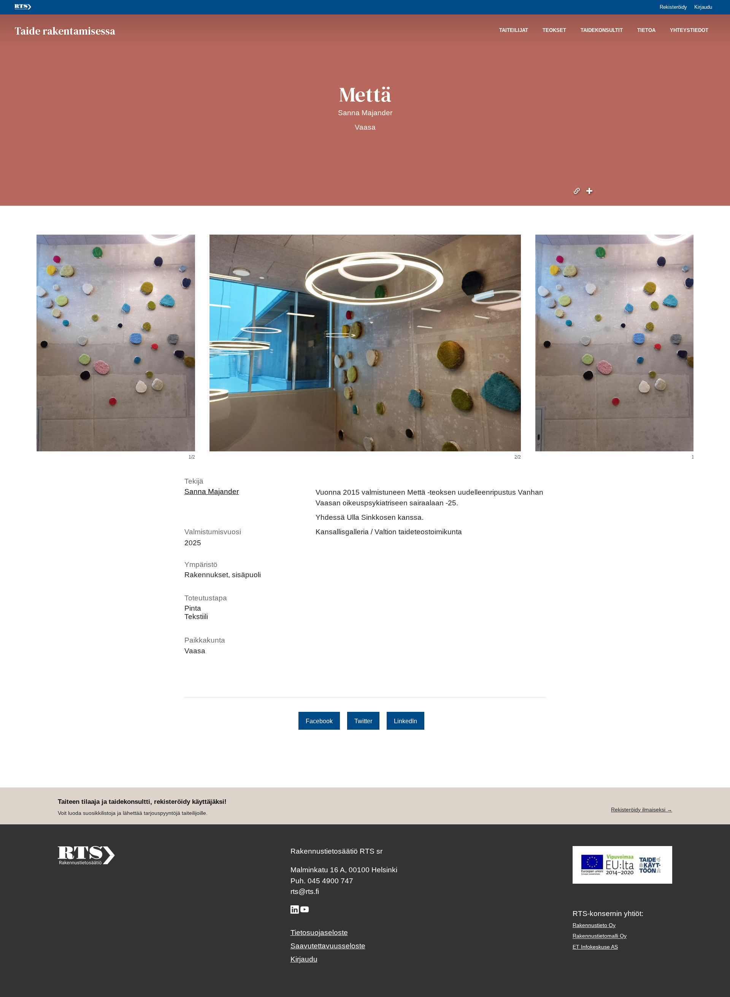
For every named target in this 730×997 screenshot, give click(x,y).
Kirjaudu (703, 7)
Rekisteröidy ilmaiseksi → (641, 809)
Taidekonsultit (602, 30)
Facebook (319, 720)
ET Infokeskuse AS (595, 947)
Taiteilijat (513, 30)
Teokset (554, 30)
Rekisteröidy (673, 7)
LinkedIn (405, 720)
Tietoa (646, 30)
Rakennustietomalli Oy (600, 936)
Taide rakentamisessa (64, 30)
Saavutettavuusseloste (327, 946)
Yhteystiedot (689, 30)
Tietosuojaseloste (319, 933)
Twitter (363, 720)
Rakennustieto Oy (594, 925)
